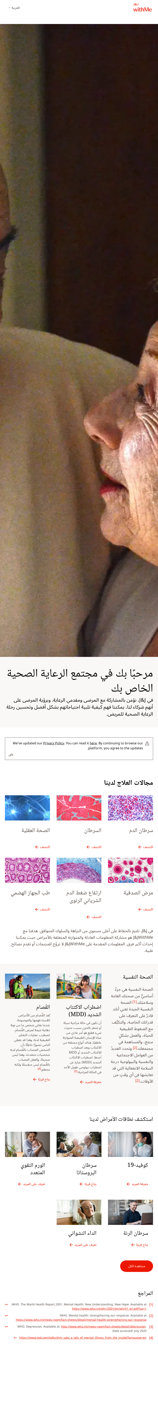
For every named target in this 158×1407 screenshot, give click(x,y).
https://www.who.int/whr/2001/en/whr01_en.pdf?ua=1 (109, 1309)
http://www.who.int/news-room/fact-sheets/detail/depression (103, 1326)
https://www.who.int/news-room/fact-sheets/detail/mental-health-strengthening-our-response (81, 1320)
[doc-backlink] (6, 1304)
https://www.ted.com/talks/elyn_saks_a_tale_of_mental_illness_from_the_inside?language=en (82, 1338)
